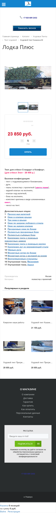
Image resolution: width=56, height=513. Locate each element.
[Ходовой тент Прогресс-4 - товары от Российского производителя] (42, 346)
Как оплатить (28, 409)
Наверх (29, 496)
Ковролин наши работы (13, 322)
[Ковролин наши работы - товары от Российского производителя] (14, 306)
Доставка (28, 398)
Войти (3, 511)
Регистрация (14, 511)
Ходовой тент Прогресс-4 (42, 362)
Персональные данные (28, 413)
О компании (28, 394)
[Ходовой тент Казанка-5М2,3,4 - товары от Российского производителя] (42, 306)
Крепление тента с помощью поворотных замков (21, 239)
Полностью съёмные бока (21, 234)
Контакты (28, 416)
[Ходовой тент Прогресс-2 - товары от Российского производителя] (14, 346)
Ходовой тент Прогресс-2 (14, 362)
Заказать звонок (27, 28)
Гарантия (28, 401)
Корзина (4, 505)
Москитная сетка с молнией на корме (27, 255)
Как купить (28, 405)
